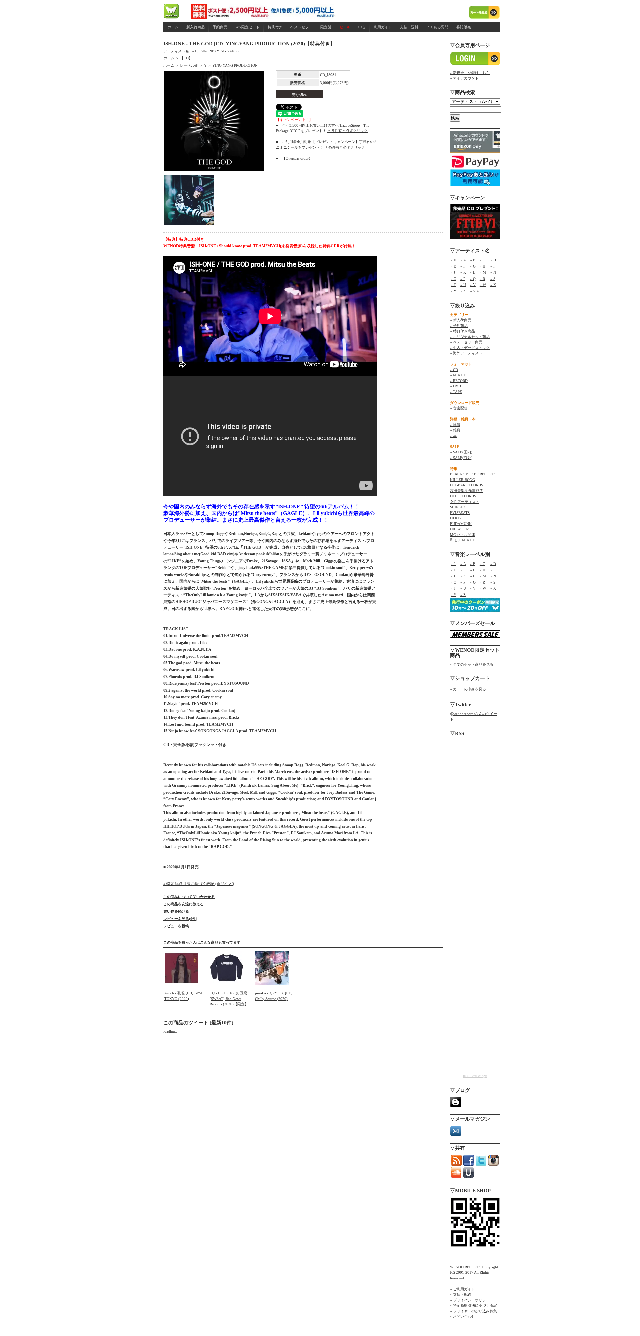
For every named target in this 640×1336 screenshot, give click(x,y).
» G (473, 266)
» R (482, 279)
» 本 (453, 436)
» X (493, 285)
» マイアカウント (464, 78)
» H (482, 266)
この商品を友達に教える (183, 904)
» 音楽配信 (459, 408)
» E (453, 266)
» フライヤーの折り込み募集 (473, 1311)
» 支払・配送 (460, 1294)
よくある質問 (437, 27)
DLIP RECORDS (463, 496)
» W (483, 285)
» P (462, 279)
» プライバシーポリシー (470, 1300)
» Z (463, 291)
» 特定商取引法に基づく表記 (473, 1305)
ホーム (172, 27)
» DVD (455, 386)
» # (453, 260)
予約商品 (220, 27)
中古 (362, 27)
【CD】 (186, 58)
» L (472, 272)
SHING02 (457, 507)
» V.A (474, 291)
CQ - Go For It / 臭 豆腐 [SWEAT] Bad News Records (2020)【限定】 (229, 998)
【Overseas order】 (297, 158)
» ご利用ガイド (462, 1289)
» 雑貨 (455, 430)
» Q (473, 279)
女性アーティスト (464, 502)
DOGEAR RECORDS (466, 485)
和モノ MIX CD (462, 540)
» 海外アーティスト (466, 353)
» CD (454, 370)
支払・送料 (409, 27)
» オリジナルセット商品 (470, 337)
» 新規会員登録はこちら (470, 73)
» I (194, 51)
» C (482, 260)
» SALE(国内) (461, 452)
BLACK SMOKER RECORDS (473, 474)
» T (453, 285)
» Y (453, 291)
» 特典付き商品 (462, 331)
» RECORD (459, 381)
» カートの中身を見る (468, 689)
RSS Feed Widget (475, 1076)
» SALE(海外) (461, 458)
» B (472, 260)
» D (493, 260)
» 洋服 (455, 425)
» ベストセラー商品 (466, 342)
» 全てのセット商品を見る (471, 664)
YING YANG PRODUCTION (235, 65)
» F (462, 266)
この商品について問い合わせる (189, 897)
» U (463, 285)
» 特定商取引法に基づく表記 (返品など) (198, 883)
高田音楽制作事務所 (466, 491)
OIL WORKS (460, 529)
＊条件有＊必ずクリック (347, 131)
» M (483, 272)
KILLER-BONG (462, 480)
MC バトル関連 (462, 535)
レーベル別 (189, 65)
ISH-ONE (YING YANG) (219, 51)
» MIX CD (458, 375)
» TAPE (456, 392)
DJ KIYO (457, 518)
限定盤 (325, 27)
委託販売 (463, 27)
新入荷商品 (195, 27)
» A (463, 260)
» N (493, 272)
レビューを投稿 (176, 926)
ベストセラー (301, 27)
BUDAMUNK (461, 524)
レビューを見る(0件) (180, 919)
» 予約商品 (459, 326)
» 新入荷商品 (460, 320)
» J (453, 272)
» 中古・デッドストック (470, 348)
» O (453, 279)
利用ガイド (383, 27)
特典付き (275, 27)
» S (492, 279)
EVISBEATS (460, 513)
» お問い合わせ (462, 1316)
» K (463, 272)
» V (473, 285)
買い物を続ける (176, 911)
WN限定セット (247, 27)
